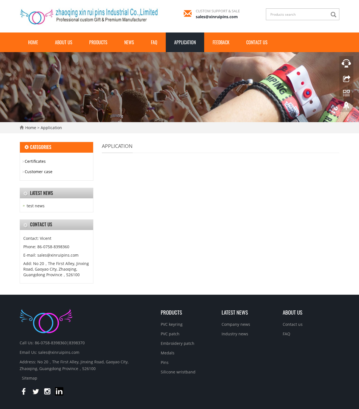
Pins (165, 362)
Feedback (221, 42)
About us (63, 42)
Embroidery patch (177, 343)
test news (36, 205)
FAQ (154, 42)
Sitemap (29, 378)
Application (185, 42)
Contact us (257, 42)
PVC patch (170, 333)
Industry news (235, 333)
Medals (167, 352)
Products (98, 42)
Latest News (235, 312)
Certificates (35, 161)
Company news (236, 324)
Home (33, 42)
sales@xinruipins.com (217, 16)
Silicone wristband (178, 372)
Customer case (38, 171)
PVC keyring (172, 324)
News (129, 42)
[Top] (346, 107)
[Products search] (335, 14)
